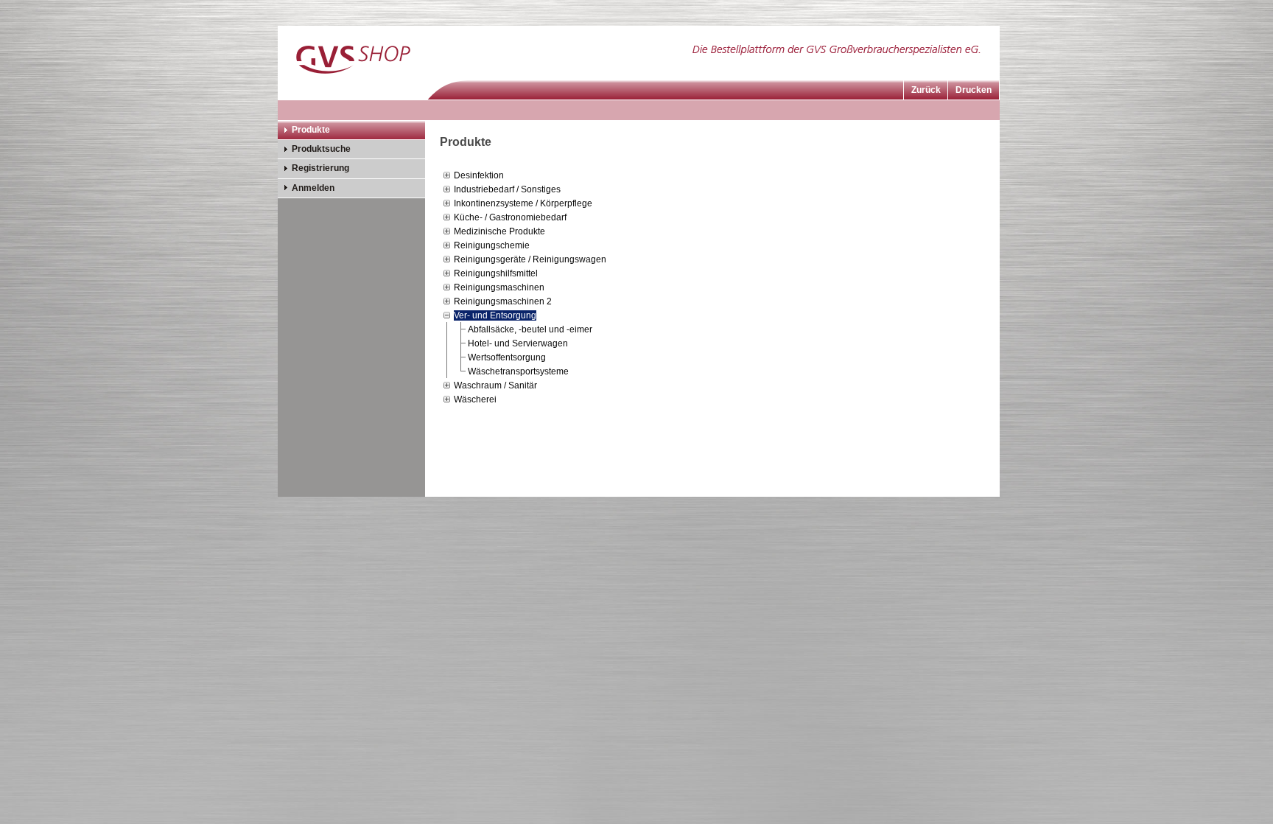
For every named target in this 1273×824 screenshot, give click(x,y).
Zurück (926, 90)
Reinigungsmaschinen (499, 287)
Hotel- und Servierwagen (518, 343)
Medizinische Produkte (499, 231)
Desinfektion (479, 175)
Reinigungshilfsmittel (496, 273)
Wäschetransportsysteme (518, 371)
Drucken (973, 90)
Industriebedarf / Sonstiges (507, 189)
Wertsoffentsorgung (507, 357)
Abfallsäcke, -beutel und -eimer (530, 329)
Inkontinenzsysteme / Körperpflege (523, 203)
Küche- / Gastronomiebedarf (510, 217)
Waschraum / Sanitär (495, 385)
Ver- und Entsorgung (495, 315)
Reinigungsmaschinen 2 (503, 301)
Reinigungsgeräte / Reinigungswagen (530, 259)
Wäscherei (475, 399)
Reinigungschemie (492, 245)
